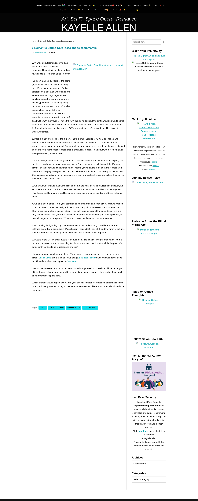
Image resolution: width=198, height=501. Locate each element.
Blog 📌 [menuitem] (63, 10)
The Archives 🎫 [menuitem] (74, 10)
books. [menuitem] (154, 162)
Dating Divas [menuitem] (45, 258)
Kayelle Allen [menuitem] (40, 52)
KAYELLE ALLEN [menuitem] (99, 27)
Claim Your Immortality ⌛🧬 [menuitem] (54, 5)
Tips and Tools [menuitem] (90, 308)
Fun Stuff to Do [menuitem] (56, 308)
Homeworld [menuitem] (38, 5)
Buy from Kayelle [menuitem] (133, 5)
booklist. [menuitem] (156, 166)
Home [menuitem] (34, 41)
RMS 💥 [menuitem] (119, 5)
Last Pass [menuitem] (143, 431)
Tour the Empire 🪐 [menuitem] (89, 10)
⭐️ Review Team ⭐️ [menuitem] (131, 10)
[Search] (163, 42)
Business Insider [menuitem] (87, 258)
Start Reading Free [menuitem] (74, 5)
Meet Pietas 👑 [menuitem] (89, 5)
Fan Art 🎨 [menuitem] (104, 10)
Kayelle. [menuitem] (152, 169)
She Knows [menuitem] (72, 261)
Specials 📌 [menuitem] (117, 10)
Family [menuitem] (42, 308)
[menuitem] (99, 19)
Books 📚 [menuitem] (147, 5)
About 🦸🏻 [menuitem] (158, 5)
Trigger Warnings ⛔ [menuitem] (106, 5)
